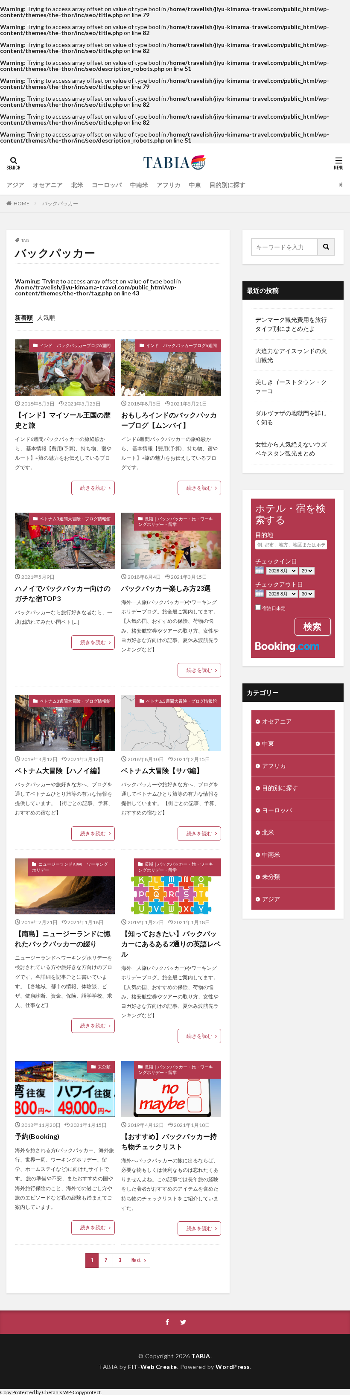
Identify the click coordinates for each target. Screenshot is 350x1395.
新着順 (24, 317)
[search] (326, 247)
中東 (195, 184)
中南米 (139, 184)
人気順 (46, 317)
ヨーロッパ (107, 184)
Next (136, 1260)
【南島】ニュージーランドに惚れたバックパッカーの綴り (63, 938)
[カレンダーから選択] (259, 571)
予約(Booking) (37, 1136)
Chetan (50, 1392)
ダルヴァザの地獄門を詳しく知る (291, 417)
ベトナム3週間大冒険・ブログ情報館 (75, 518)
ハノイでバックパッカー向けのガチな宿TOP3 (63, 593)
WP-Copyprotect (82, 1392)
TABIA (200, 1356)
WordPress (233, 1366)
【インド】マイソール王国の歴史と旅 (63, 420)
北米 (77, 184)
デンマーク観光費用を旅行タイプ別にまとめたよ (291, 324)
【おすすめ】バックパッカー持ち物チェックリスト (169, 1141)
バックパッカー (60, 203)
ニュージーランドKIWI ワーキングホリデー (70, 867)
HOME (21, 203)
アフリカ (169, 184)
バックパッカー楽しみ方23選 (166, 588)
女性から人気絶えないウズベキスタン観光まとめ (291, 449)
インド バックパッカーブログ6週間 (75, 345)
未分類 (104, 1066)
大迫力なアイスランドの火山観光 (291, 355)
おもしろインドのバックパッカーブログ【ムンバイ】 (169, 420)
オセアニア (48, 184)
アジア (15, 184)
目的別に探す (227, 184)
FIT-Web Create (152, 1366)
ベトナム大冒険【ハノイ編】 (59, 770)
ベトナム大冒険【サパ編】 (162, 770)
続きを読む (93, 487)
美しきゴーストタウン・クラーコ (291, 386)
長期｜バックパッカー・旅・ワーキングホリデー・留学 (175, 521)
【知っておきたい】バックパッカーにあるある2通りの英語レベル (171, 943)
